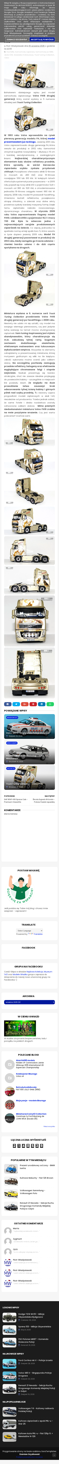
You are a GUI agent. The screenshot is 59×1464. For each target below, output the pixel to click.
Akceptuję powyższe (42, 39)
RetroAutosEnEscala (26, 1087)
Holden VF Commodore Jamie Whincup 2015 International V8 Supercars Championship (30, 1065)
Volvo (6, 58)
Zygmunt (17, 1239)
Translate (38, 934)
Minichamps (12, 743)
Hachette (10, 52)
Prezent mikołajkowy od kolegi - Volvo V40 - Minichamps (28, 757)
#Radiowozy (12, 717)
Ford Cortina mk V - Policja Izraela (35, 1360)
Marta (16, 1228)
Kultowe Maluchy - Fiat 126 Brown (36, 1178)
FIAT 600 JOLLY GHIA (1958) (28, 1089)
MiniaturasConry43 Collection (31, 1114)
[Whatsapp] (50, 704)
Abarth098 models (25, 1060)
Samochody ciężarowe (25, 52)
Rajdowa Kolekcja (35, 971)
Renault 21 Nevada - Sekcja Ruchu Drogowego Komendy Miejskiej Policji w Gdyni (37, 1206)
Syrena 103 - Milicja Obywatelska (34, 1326)
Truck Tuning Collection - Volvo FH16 (24, 784)
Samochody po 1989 (44, 52)
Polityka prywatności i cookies (29, 1457)
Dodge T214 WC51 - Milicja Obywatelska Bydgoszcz (31, 1315)
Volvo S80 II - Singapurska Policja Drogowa (27, 733)
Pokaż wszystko (49, 1126)
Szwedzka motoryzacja (23, 55)
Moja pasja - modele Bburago (31, 1100)
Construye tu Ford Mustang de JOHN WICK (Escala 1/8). (30, 1117)
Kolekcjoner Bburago (26, 1074)
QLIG (15, 1249)
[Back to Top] (54, 1455)
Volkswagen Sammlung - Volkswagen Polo (32, 1192)
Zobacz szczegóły (17, 39)
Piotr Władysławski (22, 1260)
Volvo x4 (20, 1076)
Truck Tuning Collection (44, 55)
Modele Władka (20, 974)
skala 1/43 (8, 55)
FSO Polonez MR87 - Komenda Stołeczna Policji (33, 1340)
